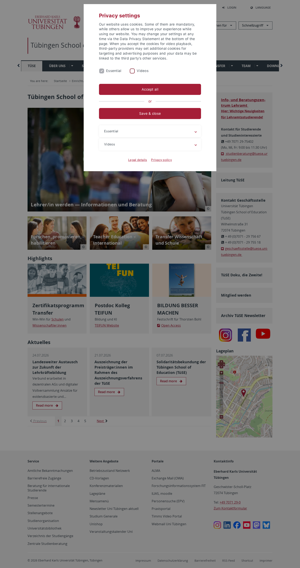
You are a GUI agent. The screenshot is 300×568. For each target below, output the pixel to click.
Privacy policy (161, 160)
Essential (113, 71)
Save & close (150, 113)
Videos (143, 71)
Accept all (150, 89)
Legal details (137, 160)
